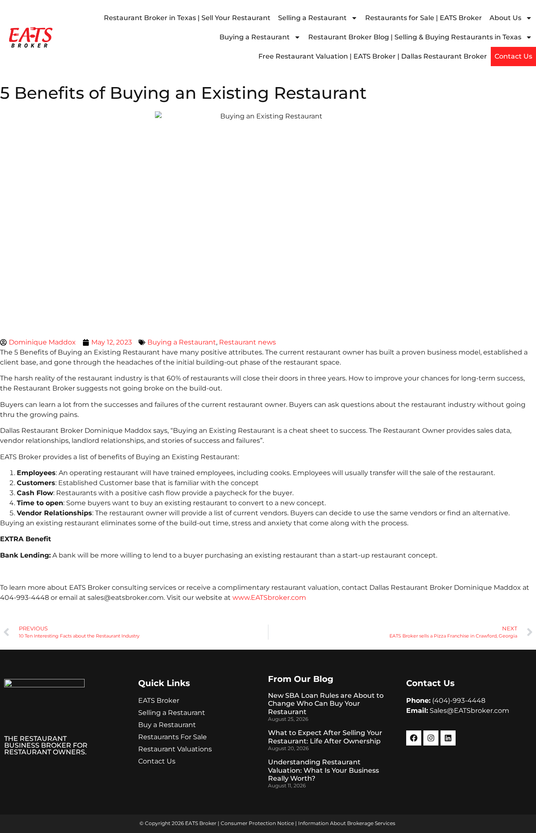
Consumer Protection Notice (257, 823)
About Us (505, 18)
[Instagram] (430, 738)
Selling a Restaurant (312, 18)
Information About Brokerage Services (346, 823)
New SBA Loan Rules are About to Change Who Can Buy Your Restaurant (326, 703)
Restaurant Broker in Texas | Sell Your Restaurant (187, 18)
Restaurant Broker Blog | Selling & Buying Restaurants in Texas (414, 37)
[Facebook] (413, 738)
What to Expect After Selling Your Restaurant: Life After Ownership (325, 737)
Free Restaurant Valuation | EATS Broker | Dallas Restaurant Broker (372, 56)
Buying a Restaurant (254, 37)
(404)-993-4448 (458, 700)
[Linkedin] (448, 738)
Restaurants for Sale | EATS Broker (423, 18)
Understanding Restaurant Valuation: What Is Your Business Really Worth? (323, 770)
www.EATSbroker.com (269, 598)
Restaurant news (247, 342)
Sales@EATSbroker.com (469, 711)
